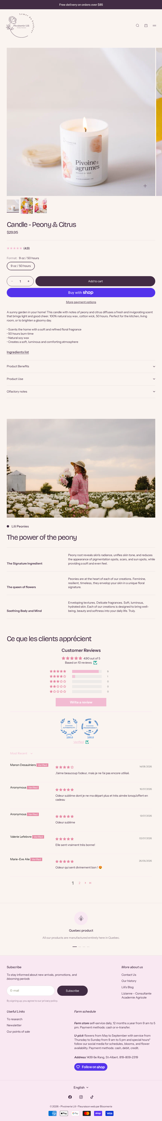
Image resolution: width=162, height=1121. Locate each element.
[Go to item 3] (41, 205)
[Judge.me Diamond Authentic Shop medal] (69, 727)
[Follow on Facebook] (70, 1097)
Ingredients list (18, 352)
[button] (58, 671)
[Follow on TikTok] (92, 1097)
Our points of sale (18, 1031)
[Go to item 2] (27, 206)
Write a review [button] (81, 702)
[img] (64, 767)
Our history (129, 981)
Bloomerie (106, 1106)
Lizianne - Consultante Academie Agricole (136, 996)
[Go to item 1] (13, 206)
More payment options (81, 302)
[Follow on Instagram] (81, 1097)
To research (14, 1019)
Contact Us (129, 975)
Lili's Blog (128, 987)
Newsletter (14, 1025)
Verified (78, 742)
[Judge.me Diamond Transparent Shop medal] (89, 727)
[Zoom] (145, 186)
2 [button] (79, 883)
